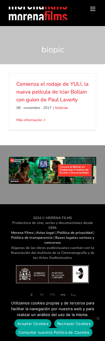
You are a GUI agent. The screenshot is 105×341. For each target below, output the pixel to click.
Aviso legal (45, 232)
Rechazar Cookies (74, 323)
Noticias (61, 107)
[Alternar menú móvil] (93, 9)
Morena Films (22, 232)
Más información (29, 120)
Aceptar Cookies (32, 323)
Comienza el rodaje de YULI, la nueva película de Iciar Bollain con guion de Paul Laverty (52, 91)
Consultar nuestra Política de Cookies (53, 332)
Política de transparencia (31, 237)
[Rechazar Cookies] (98, 318)
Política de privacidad (74, 232)
